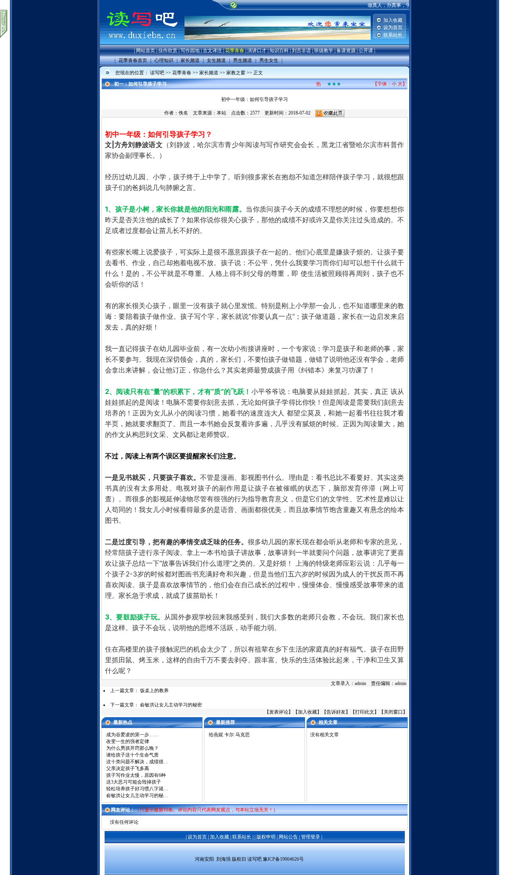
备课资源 (346, 50)
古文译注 (212, 50)
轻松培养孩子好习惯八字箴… (137, 789)
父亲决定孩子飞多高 (127, 768)
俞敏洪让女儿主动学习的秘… (137, 795)
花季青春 (234, 50)
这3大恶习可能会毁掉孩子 (133, 782)
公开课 (366, 50)
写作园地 (190, 50)
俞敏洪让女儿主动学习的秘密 (171, 705)
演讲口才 (256, 50)
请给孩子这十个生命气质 (132, 755)
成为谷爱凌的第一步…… (132, 734)
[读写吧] (142, 44)
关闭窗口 (393, 712)
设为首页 (392, 27)
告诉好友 (336, 712)
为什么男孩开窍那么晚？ (132, 748)
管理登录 (310, 837)
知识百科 (279, 50)
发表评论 (278, 712)
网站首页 (145, 50)
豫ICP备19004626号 (283, 859)
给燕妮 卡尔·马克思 (229, 734)
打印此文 (364, 712)
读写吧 (157, 73)
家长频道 (208, 73)
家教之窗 (235, 73)
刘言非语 (301, 50)
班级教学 (323, 50)
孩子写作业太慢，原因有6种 (136, 775)
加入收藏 (392, 20)
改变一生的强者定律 (127, 741)
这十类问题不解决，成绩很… (137, 761)
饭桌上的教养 (154, 690)
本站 (221, 113)
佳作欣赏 (167, 50)
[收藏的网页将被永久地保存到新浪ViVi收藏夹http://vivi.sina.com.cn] (330, 113)
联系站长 (392, 35)
